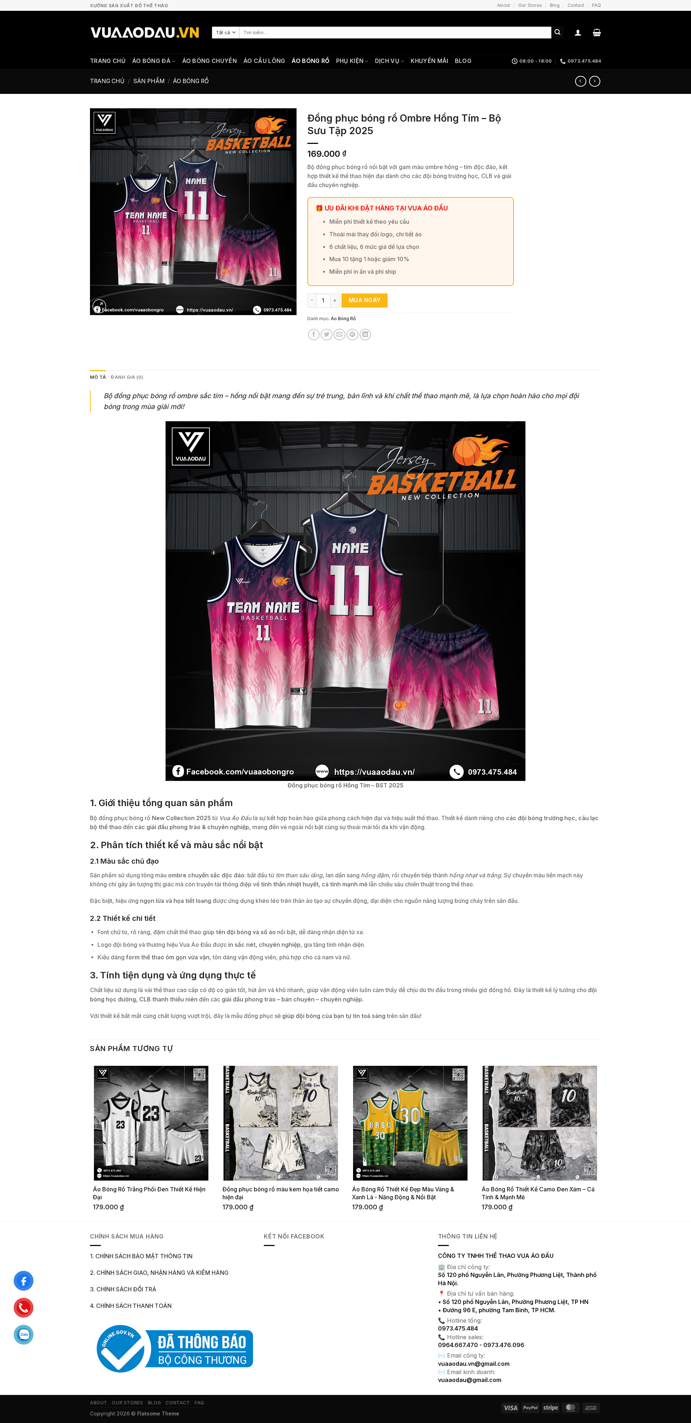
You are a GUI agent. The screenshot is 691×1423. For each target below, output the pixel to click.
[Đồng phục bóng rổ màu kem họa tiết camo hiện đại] (280, 1123)
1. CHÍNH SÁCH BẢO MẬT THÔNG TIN (141, 1256)
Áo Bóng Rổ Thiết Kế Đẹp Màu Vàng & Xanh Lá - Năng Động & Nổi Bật (403, 1193)
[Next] (600, 1140)
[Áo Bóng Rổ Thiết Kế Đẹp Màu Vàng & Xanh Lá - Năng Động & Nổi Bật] (410, 1123)
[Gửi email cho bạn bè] (340, 335)
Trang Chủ (108, 61)
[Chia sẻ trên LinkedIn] (365, 335)
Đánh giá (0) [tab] (127, 377)
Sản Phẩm (149, 81)
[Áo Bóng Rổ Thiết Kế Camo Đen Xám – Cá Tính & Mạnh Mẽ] (540, 1123)
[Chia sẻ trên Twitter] (327, 335)
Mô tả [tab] (98, 377)
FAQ (596, 5)
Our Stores (530, 5)
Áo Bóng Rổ (310, 61)
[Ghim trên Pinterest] (352, 335)
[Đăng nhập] (578, 32)
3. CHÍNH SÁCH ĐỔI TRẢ (123, 1289)
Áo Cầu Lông (264, 61)
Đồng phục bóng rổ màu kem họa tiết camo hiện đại (280, 1193)
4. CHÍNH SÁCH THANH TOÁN (131, 1305)
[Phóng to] (99, 306)
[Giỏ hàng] (597, 32)
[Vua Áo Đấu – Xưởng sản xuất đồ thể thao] (145, 32)
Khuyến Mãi (429, 61)
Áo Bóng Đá (151, 61)
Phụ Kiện (350, 61)
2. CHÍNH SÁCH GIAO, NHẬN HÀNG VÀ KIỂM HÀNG (159, 1272)
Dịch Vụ (387, 61)
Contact (576, 5)
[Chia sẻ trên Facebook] (314, 335)
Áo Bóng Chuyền (209, 61)
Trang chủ (107, 81)
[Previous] (90, 1140)
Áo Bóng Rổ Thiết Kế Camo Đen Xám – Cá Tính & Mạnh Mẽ (538, 1193)
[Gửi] (557, 32)
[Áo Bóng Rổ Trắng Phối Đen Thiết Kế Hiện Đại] (151, 1123)
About (503, 5)
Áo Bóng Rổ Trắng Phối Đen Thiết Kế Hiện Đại (149, 1193)
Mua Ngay (365, 300)
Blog (555, 5)
